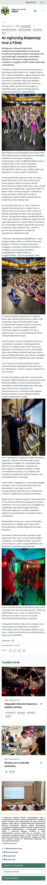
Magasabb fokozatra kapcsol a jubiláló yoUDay (21, 705)
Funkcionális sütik (12, 852)
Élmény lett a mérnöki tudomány (16, 764)
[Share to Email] (24, 650)
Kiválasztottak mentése (13, 865)
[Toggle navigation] (35, 11)
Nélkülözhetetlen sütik (14, 848)
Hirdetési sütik (10, 860)
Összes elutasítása (11, 872)
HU (41, 2)
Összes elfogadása (11, 878)
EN (44, 2)
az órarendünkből (17, 250)
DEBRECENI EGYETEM (18, 9)
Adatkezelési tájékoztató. (33, 839)
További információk (9, 843)
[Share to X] (14, 650)
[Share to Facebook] (10, 650)
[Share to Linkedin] (19, 650)
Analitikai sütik (11, 856)
